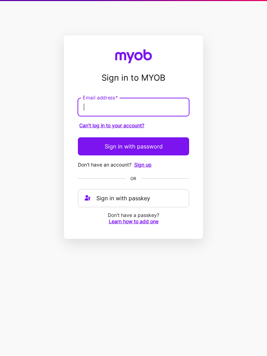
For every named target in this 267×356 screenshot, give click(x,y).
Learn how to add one (134, 221)
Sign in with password (134, 146)
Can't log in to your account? (111, 125)
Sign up (143, 165)
